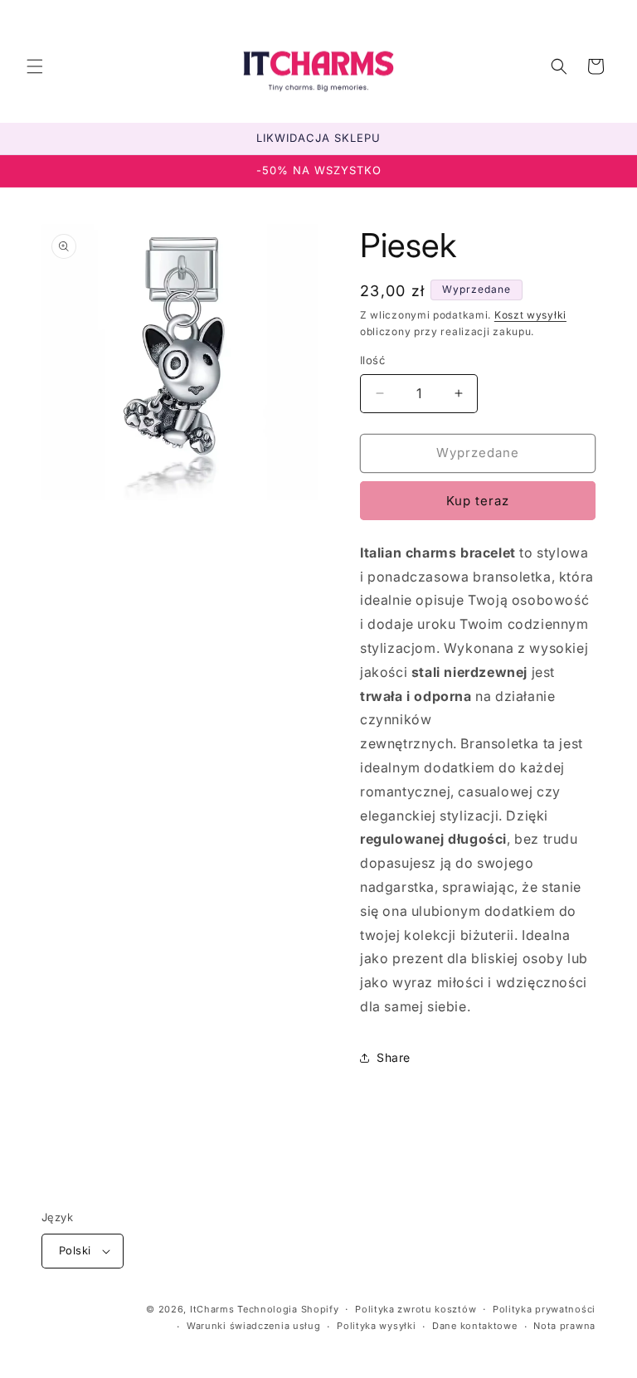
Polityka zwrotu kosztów (415, 1309)
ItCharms (212, 1309)
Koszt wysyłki (530, 315)
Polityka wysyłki (376, 1326)
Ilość (372, 360)
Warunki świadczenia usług (254, 1326)
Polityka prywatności (544, 1309)
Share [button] (394, 1057)
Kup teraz (477, 501)
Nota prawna (564, 1326)
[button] (35, 66)
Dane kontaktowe (475, 1326)
